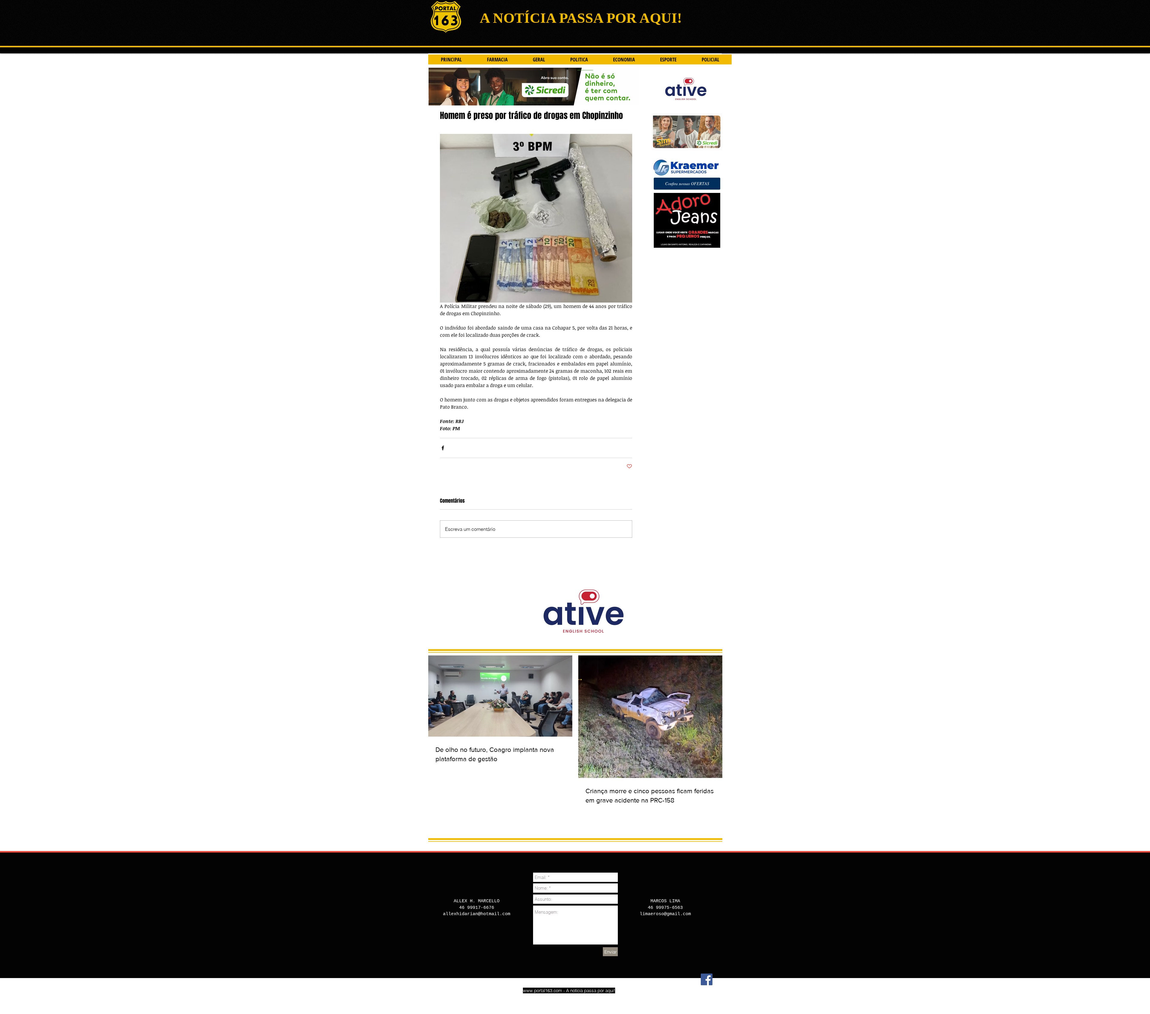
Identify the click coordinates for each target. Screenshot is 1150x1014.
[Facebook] (706, 979)
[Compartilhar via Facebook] (443, 448)
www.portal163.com (542, 990)
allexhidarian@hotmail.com (476, 914)
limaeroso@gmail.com (665, 914)
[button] (687, 184)
